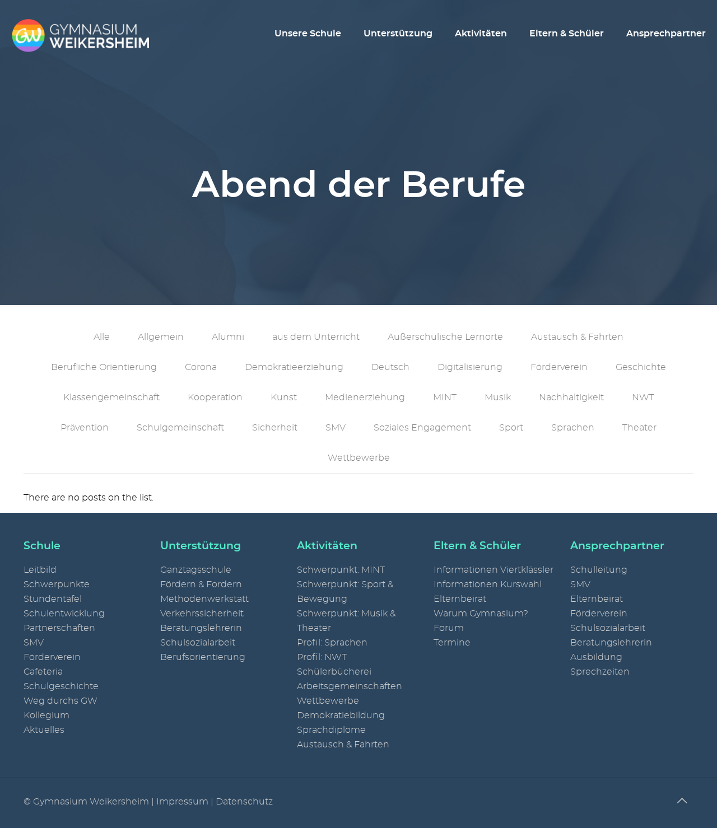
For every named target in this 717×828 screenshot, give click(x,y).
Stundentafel (53, 599)
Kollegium (46, 715)
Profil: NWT (322, 657)
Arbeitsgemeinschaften (349, 686)
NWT (643, 397)
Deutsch (390, 367)
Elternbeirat (460, 599)
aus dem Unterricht (316, 337)
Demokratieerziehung (294, 367)
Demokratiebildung (341, 715)
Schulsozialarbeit (197, 642)
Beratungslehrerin (201, 628)
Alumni (228, 337)
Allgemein (161, 337)
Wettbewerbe (359, 457)
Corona (201, 367)
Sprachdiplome (331, 730)
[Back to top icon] (681, 801)
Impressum (182, 801)
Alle (102, 337)
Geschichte (641, 367)
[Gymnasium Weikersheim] (80, 33)
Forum (449, 628)
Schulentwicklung (64, 613)
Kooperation (215, 397)
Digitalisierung (469, 367)
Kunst (284, 397)
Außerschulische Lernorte (445, 337)
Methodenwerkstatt (204, 599)
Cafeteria (43, 671)
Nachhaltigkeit (571, 397)
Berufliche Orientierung (104, 367)
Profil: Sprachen (332, 642)
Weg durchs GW (60, 700)
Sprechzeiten (600, 671)
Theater (639, 427)
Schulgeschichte (61, 686)
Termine (452, 642)
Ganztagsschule (195, 569)
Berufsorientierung (202, 657)
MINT (445, 397)
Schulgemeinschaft (180, 427)
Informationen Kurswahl (488, 584)
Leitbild (40, 569)
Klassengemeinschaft (111, 397)
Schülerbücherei (334, 671)
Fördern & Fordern (201, 584)
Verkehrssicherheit (202, 613)
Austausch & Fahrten (577, 337)
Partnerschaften (59, 628)
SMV (335, 427)
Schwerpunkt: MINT (341, 569)
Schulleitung (598, 569)
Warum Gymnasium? (481, 613)
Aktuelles (44, 730)
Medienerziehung (365, 397)
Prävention (84, 427)
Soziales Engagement (422, 427)
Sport (511, 427)
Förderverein (559, 367)
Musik (498, 397)
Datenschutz (244, 801)
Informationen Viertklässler (493, 569)
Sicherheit (274, 427)
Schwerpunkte (57, 584)
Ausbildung (596, 657)
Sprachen (572, 427)
